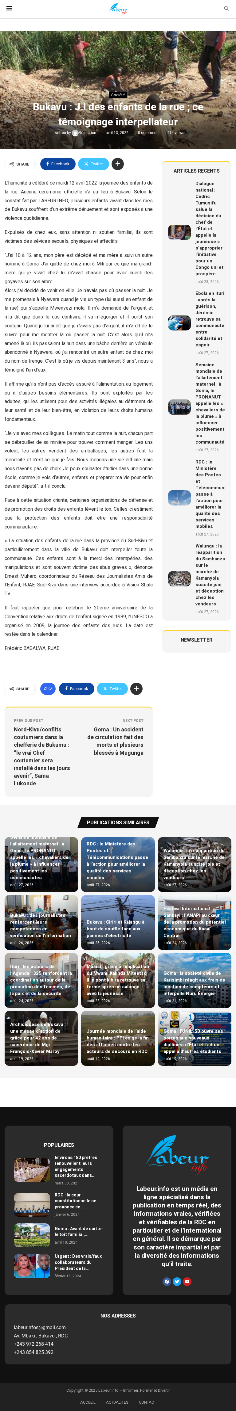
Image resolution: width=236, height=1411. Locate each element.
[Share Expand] (118, 164)
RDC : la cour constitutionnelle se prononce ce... (75, 1201)
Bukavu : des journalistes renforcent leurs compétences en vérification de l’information (40, 925)
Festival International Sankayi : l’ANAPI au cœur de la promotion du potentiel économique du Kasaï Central (194, 922)
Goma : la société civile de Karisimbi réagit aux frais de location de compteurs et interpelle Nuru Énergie (194, 983)
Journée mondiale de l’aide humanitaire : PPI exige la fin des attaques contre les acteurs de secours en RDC (118, 1041)
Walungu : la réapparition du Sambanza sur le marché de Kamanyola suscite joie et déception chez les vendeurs (210, 575)
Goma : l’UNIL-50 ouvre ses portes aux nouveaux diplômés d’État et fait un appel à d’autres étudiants (193, 1041)
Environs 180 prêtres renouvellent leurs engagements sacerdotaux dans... (76, 1166)
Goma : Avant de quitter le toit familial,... (79, 1232)
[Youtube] (187, 1281)
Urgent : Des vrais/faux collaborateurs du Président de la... (78, 1262)
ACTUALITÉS (117, 1402)
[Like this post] (50, 689)
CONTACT (147, 1402)
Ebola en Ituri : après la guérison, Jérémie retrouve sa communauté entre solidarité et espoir (209, 319)
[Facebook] (167, 1281)
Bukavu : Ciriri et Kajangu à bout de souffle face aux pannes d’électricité (115, 929)
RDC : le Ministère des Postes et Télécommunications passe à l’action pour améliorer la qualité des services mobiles (117, 861)
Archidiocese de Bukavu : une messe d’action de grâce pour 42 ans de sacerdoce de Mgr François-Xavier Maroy (38, 1038)
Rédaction (88, 132)
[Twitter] (177, 1281)
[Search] (226, 9)
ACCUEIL (88, 1402)
